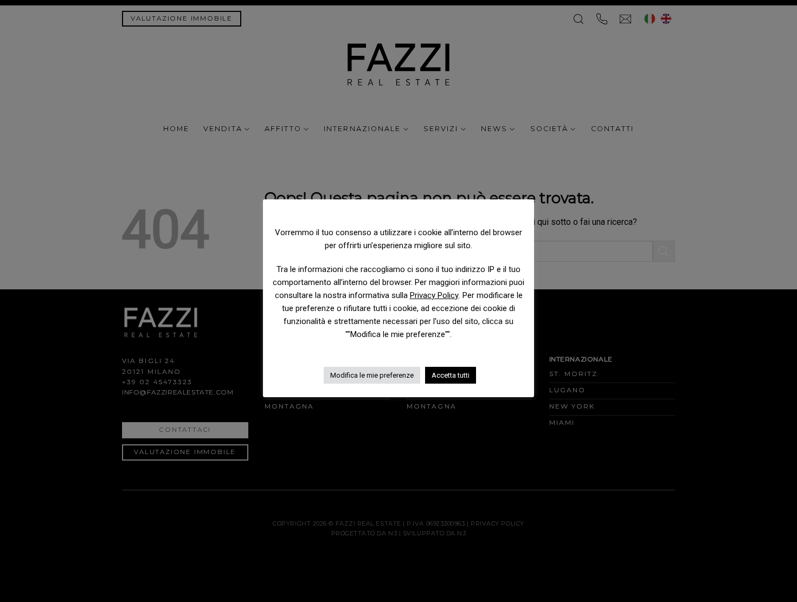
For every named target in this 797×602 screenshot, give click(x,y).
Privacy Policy (434, 295)
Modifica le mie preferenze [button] (372, 375)
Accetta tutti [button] (451, 375)
